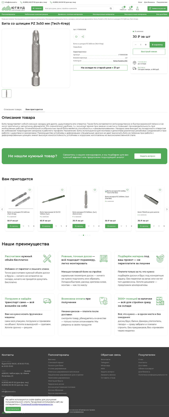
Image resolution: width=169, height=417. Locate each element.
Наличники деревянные (59, 378)
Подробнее (77, 47)
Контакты (142, 362)
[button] (2, 209)
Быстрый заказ (149, 51)
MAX (103, 369)
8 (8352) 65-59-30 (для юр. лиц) (64, 2)
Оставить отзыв (108, 378)
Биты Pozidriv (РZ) (120, 61)
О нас (140, 359)
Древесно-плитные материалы (70, 14)
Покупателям (162, 2)
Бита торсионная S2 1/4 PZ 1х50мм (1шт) (24, 213)
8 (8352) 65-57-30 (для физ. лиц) (35, 2)
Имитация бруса (55, 381)
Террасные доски (56, 384)
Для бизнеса (149, 2)
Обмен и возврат (146, 369)
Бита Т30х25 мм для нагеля (122, 212)
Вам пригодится (34, 109)
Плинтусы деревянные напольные (63, 372)
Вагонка (51, 359)
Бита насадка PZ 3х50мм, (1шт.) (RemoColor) (58, 213)
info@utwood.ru (9, 392)
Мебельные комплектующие (36, 14)
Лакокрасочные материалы (135, 14)
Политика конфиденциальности (152, 375)
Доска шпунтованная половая (61, 387)
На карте (27, 371)
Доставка (142, 366)
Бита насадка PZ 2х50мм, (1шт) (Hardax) (91, 197)
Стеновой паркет (56, 362)
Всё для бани (161, 14)
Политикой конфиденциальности (37, 404)
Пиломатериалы (8, 14)
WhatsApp (105, 366)
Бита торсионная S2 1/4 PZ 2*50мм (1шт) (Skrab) (154, 197)
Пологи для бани (55, 366)
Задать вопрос (147, 156)
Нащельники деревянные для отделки (65, 375)
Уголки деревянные (57, 369)
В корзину (157, 44)
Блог (140, 2)
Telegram (105, 362)
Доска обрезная (55, 390)
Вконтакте (105, 359)
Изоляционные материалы (103, 14)
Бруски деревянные (57, 393)
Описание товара (12, 109)
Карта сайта (7, 396)
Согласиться (13, 409)
